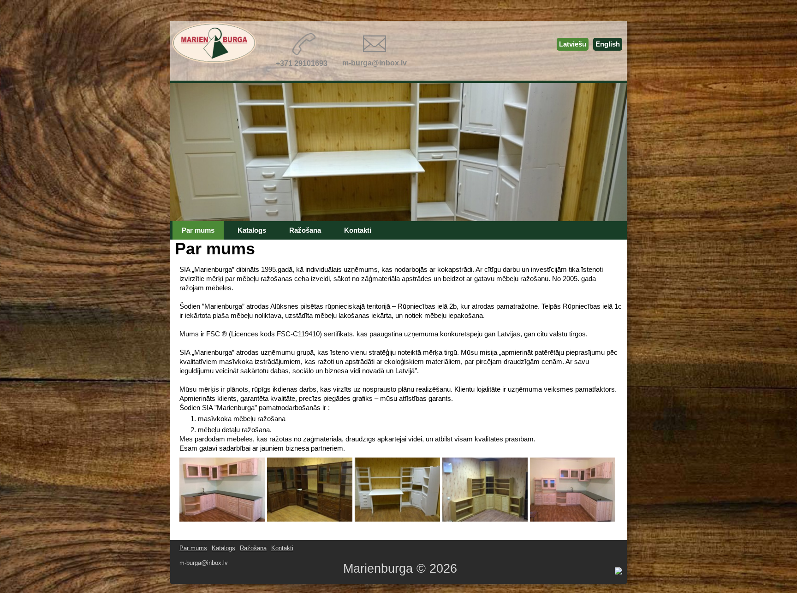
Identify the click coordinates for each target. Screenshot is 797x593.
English (607, 44)
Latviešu (572, 44)
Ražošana (253, 548)
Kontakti (282, 548)
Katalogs (223, 548)
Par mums (193, 548)
